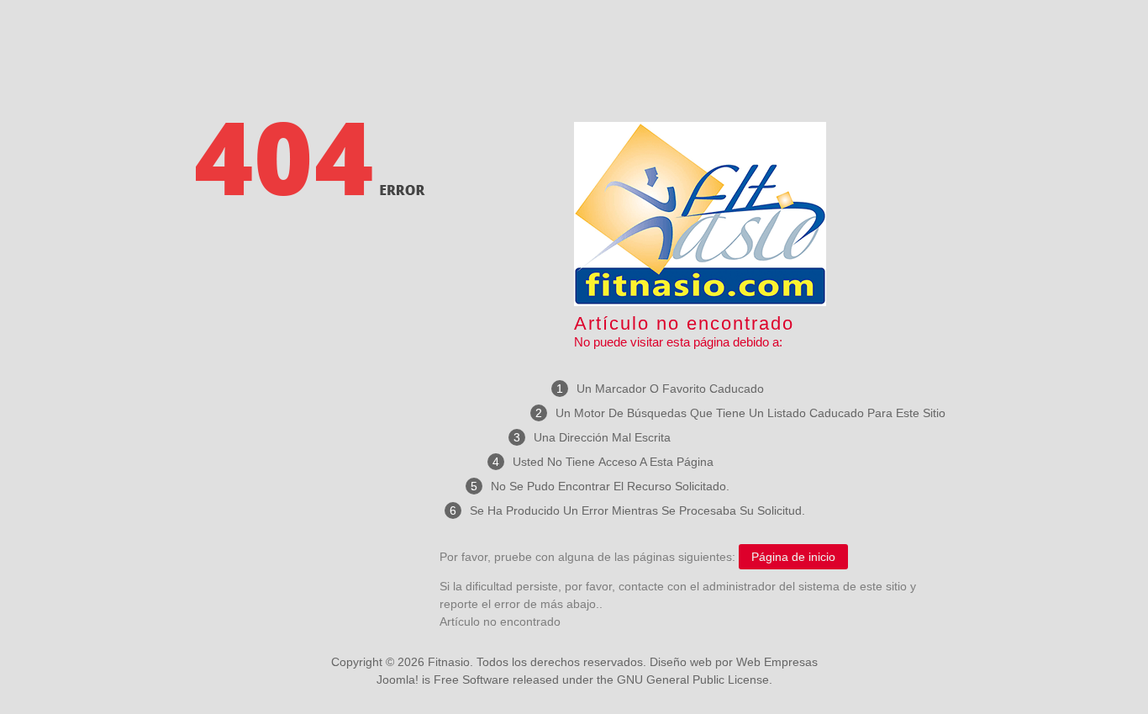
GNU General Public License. (694, 679)
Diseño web (681, 662)
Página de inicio (793, 556)
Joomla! (398, 679)
